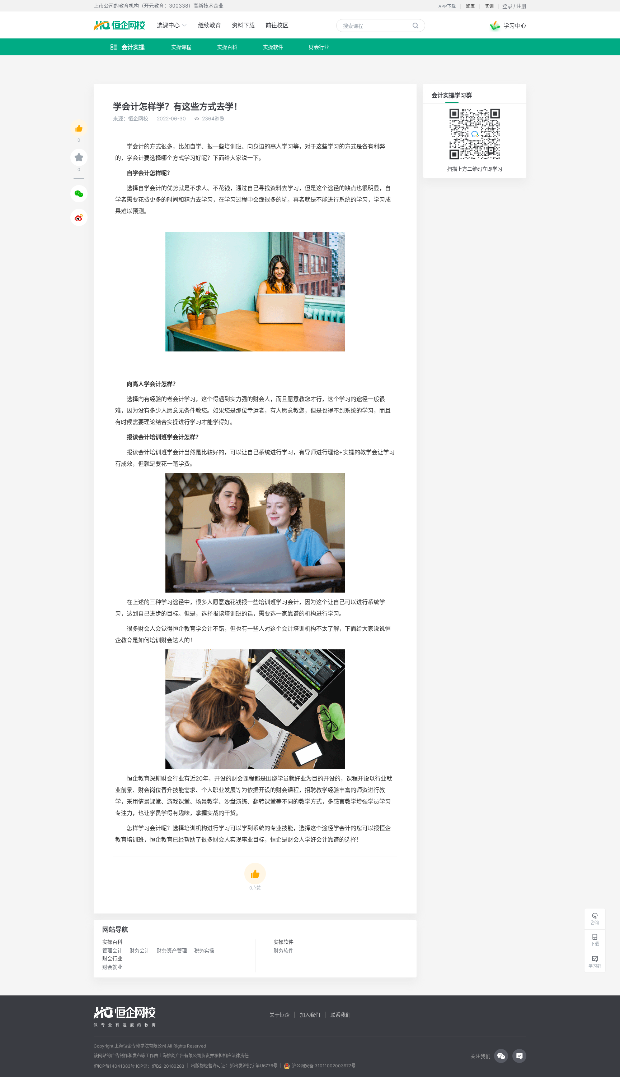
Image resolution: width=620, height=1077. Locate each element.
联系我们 (340, 1015)
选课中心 (169, 25)
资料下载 (243, 25)
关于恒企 (279, 1015)
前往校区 (277, 25)
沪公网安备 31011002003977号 (323, 1065)
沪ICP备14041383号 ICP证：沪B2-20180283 (139, 1066)
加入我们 (310, 1015)
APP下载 (447, 6)
